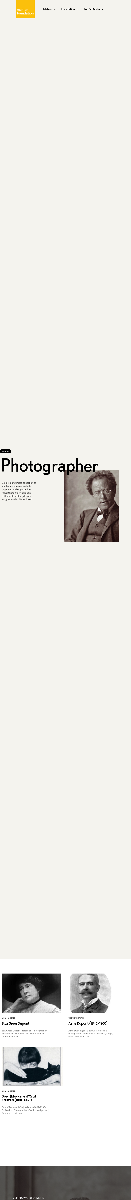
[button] (5, 451)
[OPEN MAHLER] (54, 9)
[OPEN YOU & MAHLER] (102, 9)
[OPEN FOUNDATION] (77, 9)
